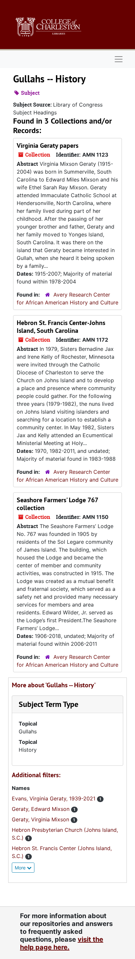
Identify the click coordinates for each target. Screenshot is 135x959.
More (21, 867)
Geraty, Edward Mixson (41, 809)
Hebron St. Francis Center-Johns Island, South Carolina (61, 326)
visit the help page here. (61, 943)
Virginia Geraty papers (47, 145)
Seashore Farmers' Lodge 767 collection (57, 504)
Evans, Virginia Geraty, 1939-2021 (54, 798)
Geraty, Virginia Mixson (41, 819)
